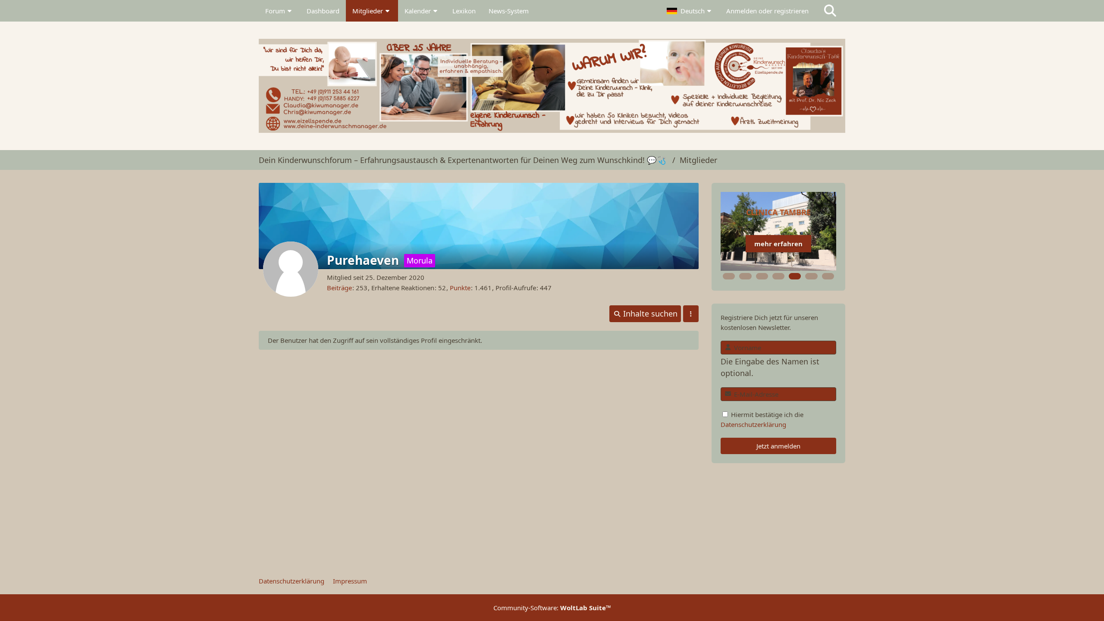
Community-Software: (552, 607)
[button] (690, 11)
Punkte (460, 287)
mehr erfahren (778, 243)
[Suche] (830, 11)
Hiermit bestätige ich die (762, 419)
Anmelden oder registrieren (767, 10)
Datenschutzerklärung (753, 424)
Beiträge (339, 287)
